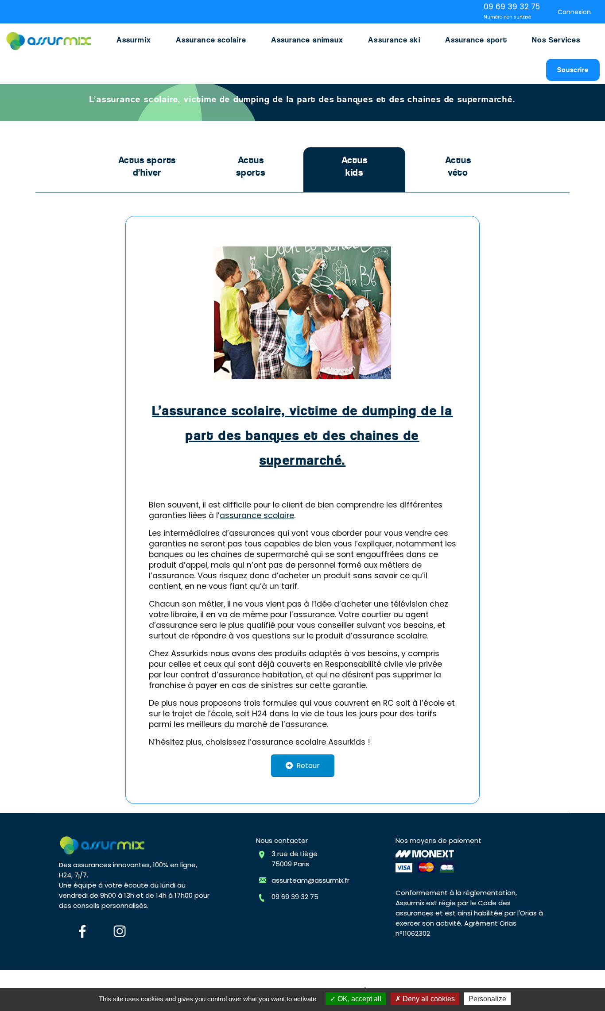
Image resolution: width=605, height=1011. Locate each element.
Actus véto (458, 166)
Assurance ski (394, 40)
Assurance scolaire (211, 40)
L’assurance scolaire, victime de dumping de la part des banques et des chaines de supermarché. (302, 435)
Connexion (574, 12)
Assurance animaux (307, 40)
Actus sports (250, 166)
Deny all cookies (428, 999)
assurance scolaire (257, 515)
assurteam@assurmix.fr (310, 880)
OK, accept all (358, 999)
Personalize (487, 999)
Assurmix (133, 40)
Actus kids (354, 166)
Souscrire (573, 69)
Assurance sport (476, 40)
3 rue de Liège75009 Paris (294, 859)
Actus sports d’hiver (147, 166)
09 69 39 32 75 (294, 896)
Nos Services (556, 40)
